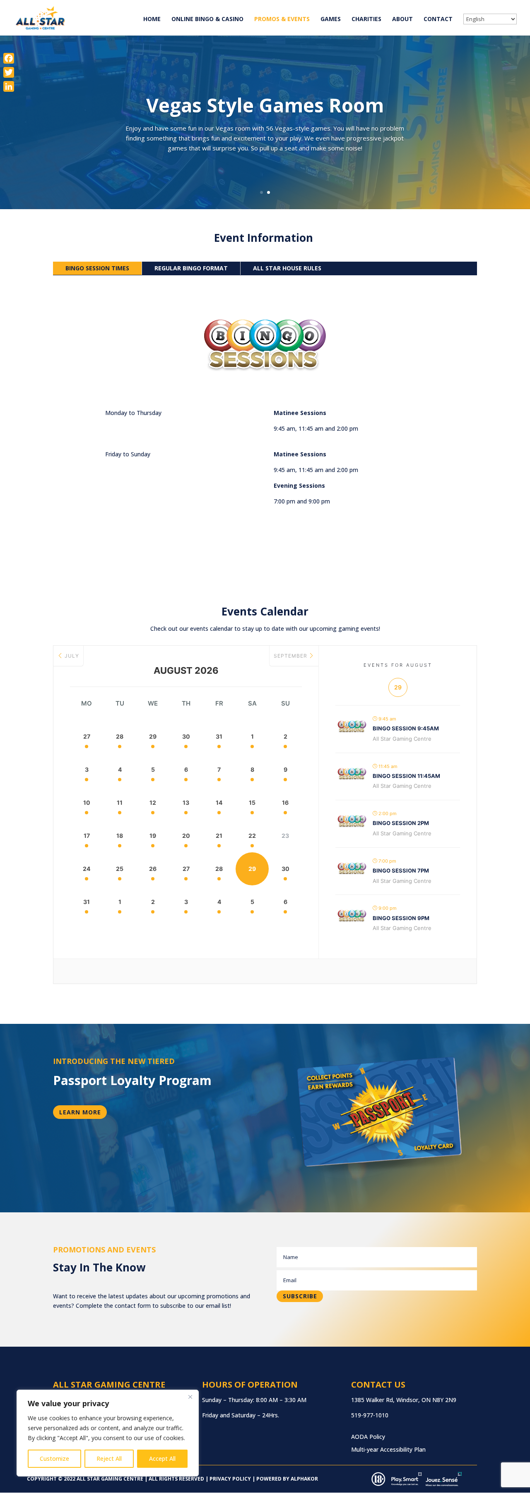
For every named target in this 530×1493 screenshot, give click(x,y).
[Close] (190, 1397)
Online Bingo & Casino (207, 19)
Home (152, 19)
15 (252, 802)
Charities (366, 19)
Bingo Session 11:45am (406, 776)
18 (119, 835)
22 (252, 835)
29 (153, 736)
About (402, 19)
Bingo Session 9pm (401, 918)
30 (186, 736)
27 (86, 736)
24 (86, 868)
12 (152, 802)
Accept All (162, 1458)
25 (119, 868)
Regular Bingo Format (191, 268)
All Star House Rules (287, 268)
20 (186, 835)
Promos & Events (282, 19)
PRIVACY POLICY (229, 1478)
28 (119, 736)
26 (153, 868)
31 (219, 736)
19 (152, 835)
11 (120, 802)
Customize (54, 1458)
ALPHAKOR (304, 1478)
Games (330, 19)
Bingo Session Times (97, 268)
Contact (438, 19)
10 (86, 802)
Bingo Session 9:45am (406, 728)
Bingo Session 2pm (401, 823)
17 (87, 835)
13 (186, 802)
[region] (108, 1433)
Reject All (109, 1458)
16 (285, 802)
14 (219, 802)
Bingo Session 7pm (401, 870)
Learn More (80, 1112)
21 (219, 835)
